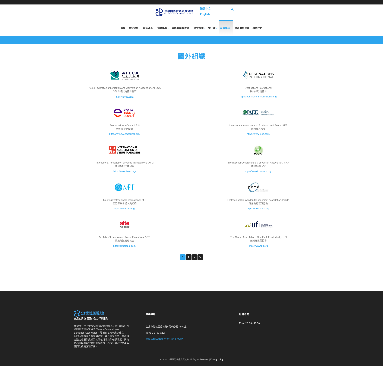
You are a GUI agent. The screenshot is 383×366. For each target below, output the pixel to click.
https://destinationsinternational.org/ (258, 96)
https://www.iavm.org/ (124, 171)
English (205, 14)
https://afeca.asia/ (124, 96)
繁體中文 (205, 9)
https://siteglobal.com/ (124, 245)
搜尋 (232, 9)
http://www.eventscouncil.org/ (124, 134)
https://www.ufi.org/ (258, 245)
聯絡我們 (258, 27)
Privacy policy (216, 359)
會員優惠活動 (242, 27)
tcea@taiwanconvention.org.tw (164, 338)
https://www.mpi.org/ (124, 208)
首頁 (123, 27)
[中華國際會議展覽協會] (174, 12)
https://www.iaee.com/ (258, 134)
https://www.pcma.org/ (258, 208)
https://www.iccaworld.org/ (258, 171)
